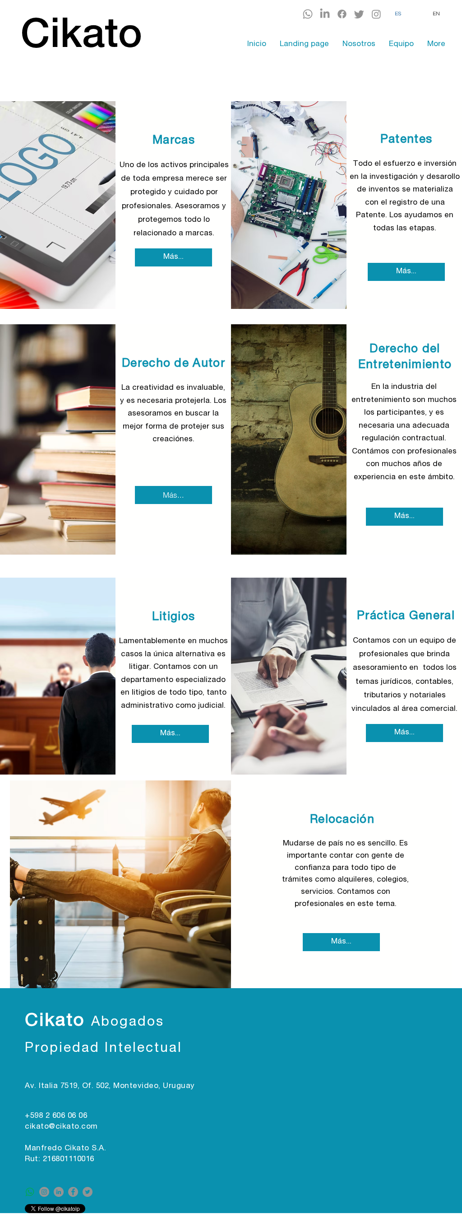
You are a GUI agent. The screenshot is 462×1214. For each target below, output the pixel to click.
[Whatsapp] (308, 14)
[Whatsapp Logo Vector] (30, 1192)
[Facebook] (342, 14)
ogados (137, 1023)
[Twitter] (359, 14)
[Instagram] (376, 14)
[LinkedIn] (325, 14)
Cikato (58, 1022)
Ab (101, 1023)
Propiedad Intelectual (103, 1049)
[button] (173, 141)
